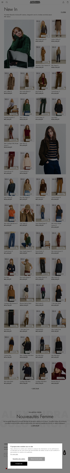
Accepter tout (18, 463)
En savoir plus (14, 454)
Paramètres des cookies (19, 459)
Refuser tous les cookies (36, 458)
